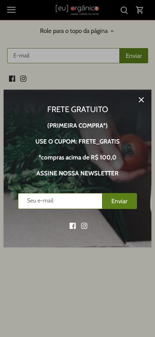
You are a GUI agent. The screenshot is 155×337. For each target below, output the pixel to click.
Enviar (119, 201)
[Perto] (141, 100)
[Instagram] (84, 225)
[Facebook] (73, 225)
